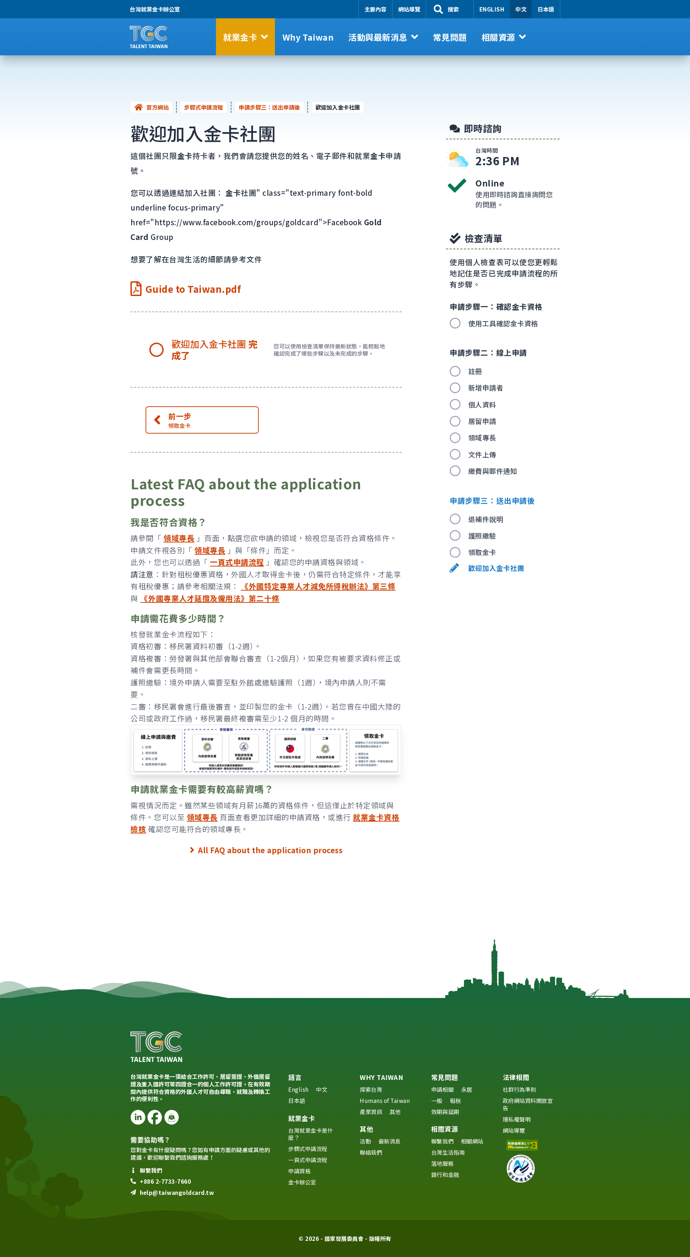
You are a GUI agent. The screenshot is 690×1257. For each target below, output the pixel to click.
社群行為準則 (519, 1089)
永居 (466, 1089)
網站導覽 (409, 9)
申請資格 (299, 1171)
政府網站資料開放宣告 (528, 1104)
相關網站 (472, 1141)
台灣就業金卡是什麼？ (310, 1134)
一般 (436, 1100)
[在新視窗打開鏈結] (137, 1117)
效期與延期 (445, 1111)
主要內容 (375, 9)
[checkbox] (504, 323)
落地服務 (442, 1163)
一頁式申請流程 (237, 561)
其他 (395, 1111)
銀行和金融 (445, 1174)
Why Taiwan (381, 1077)
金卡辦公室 (302, 1182)
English (492, 9)
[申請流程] (265, 749)
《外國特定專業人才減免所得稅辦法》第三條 (318, 586)
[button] (245, 36)
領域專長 (179, 537)
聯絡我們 (371, 1152)
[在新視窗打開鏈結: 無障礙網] (531, 1145)
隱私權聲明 (517, 1119)
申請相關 (442, 1089)
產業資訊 (371, 1111)
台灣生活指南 (448, 1152)
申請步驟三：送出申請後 (269, 107)
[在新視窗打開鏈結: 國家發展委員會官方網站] (531, 1168)
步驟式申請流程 (203, 107)
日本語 (546, 9)
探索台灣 (371, 1089)
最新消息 (389, 1141)
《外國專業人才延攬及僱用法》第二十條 (209, 598)
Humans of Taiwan (385, 1100)
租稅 (455, 1100)
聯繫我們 (442, 1141)
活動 (365, 1141)
